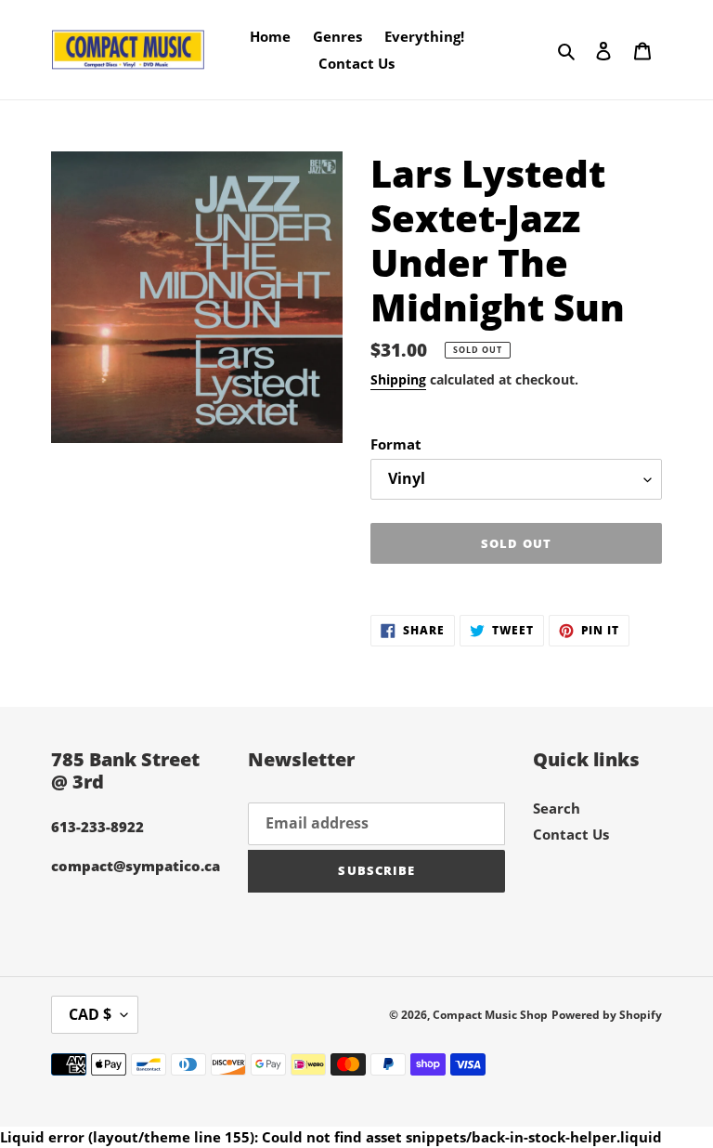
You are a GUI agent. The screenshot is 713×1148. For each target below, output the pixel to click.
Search (556, 808)
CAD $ (90, 1014)
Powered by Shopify (606, 1015)
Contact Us (571, 834)
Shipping (398, 379)
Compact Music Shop (490, 1015)
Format (395, 444)
